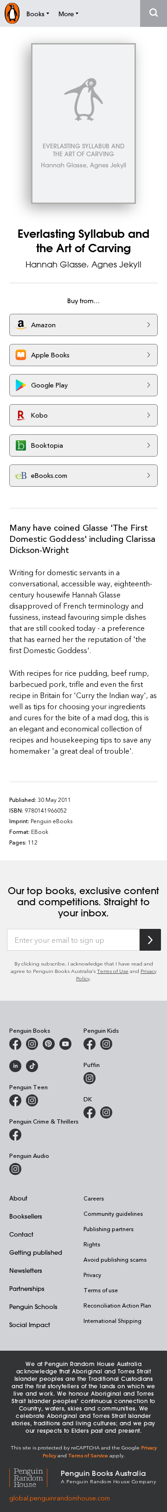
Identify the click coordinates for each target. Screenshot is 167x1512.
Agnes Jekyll (116, 264)
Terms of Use (112, 971)
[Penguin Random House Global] (35, 1476)
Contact (21, 1234)
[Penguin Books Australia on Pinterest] (49, 1044)
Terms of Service (88, 1455)
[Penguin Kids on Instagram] (106, 1044)
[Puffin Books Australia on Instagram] (90, 1078)
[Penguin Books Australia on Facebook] (15, 1044)
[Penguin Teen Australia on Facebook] (15, 1100)
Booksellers (25, 1216)
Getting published (35, 1252)
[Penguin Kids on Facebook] (90, 1044)
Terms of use (101, 1290)
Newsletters (25, 1270)
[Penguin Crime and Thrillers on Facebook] (15, 1135)
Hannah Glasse (56, 264)
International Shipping (112, 1320)
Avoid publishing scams (115, 1259)
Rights (92, 1244)
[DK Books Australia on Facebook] (90, 1112)
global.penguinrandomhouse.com (59, 1498)
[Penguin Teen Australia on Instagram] (32, 1100)
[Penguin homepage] (12, 13)
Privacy (92, 1275)
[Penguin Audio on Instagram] (15, 1169)
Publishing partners (109, 1229)
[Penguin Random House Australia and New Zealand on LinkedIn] (15, 1066)
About (18, 1198)
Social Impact (29, 1324)
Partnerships (27, 1288)
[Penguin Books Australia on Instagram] (32, 1044)
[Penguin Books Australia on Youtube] (65, 1044)
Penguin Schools (33, 1306)
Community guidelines (113, 1213)
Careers (94, 1198)
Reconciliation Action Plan (117, 1305)
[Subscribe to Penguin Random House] (150, 940)
